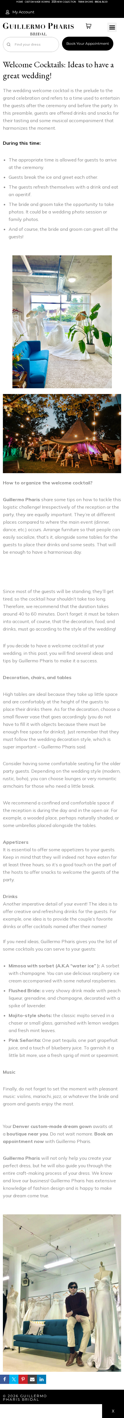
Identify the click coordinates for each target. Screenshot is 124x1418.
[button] (112, 27)
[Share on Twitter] (13, 1379)
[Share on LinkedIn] (41, 1379)
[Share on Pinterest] (23, 1379)
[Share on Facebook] (4, 1379)
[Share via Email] (32, 1379)
